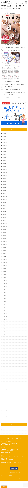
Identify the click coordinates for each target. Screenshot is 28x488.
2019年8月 (4, 292)
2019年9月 (4, 289)
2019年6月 (4, 298)
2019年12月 (4, 280)
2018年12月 (4, 313)
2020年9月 (4, 268)
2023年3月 (4, 214)
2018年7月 (4, 328)
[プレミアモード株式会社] (7, 2)
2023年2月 (4, 217)
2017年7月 (4, 364)
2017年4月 (4, 374)
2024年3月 (4, 190)
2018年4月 (4, 337)
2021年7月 (4, 250)
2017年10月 (4, 356)
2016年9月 (4, 392)
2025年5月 (4, 160)
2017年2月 (4, 377)
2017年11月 (4, 353)
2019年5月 (4, 301)
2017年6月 (4, 367)
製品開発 (9, 462)
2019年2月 (4, 307)
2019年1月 (4, 310)
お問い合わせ (4, 464)
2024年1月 (4, 193)
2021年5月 (4, 253)
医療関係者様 (14, 468)
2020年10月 (4, 265)
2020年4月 (4, 274)
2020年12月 (4, 259)
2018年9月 (4, 322)
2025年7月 (4, 154)
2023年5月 (4, 208)
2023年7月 (4, 202)
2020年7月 (4, 271)
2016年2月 (4, 407)
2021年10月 (4, 244)
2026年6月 (4, 133)
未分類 (2, 432)
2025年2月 (4, 166)
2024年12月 (4, 169)
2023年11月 (4, 196)
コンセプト (3, 462)
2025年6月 (4, 157)
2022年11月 (4, 226)
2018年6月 (4, 331)
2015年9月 (4, 419)
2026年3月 (4, 136)
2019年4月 (4, 304)
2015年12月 (4, 410)
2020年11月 (4, 262)
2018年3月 (4, 340)
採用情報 (19, 462)
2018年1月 (4, 346)
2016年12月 (4, 383)
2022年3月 (4, 238)
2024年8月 (4, 181)
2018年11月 (4, 316)
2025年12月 (4, 142)
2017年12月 (4, 349)
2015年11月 (4, 413)
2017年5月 (4, 371)
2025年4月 (4, 163)
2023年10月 (4, 199)
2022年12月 (4, 223)
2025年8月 (4, 151)
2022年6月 (4, 235)
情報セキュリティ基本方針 (6, 475)
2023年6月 (4, 205)
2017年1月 (4, 380)
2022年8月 (4, 229)
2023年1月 (4, 220)
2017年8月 (4, 362)
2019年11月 (4, 283)
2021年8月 (4, 247)
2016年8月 (4, 395)
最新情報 (14, 462)
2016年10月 (4, 389)
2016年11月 (4, 386)
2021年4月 (4, 256)
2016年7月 (4, 398)
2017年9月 (4, 359)
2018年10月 (4, 319)
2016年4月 (4, 404)
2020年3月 (4, 277)
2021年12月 (4, 241)
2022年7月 (4, 232)
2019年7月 (4, 295)
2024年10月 (4, 175)
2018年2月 (4, 343)
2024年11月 (4, 172)
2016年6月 (4, 401)
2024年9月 (4, 178)
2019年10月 (4, 286)
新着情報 (3, 429)
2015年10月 (4, 416)
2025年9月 (4, 148)
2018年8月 (4, 325)
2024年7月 (4, 184)
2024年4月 (4, 187)
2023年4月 (4, 211)
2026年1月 (4, 139)
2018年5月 (4, 334)
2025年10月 (4, 145)
